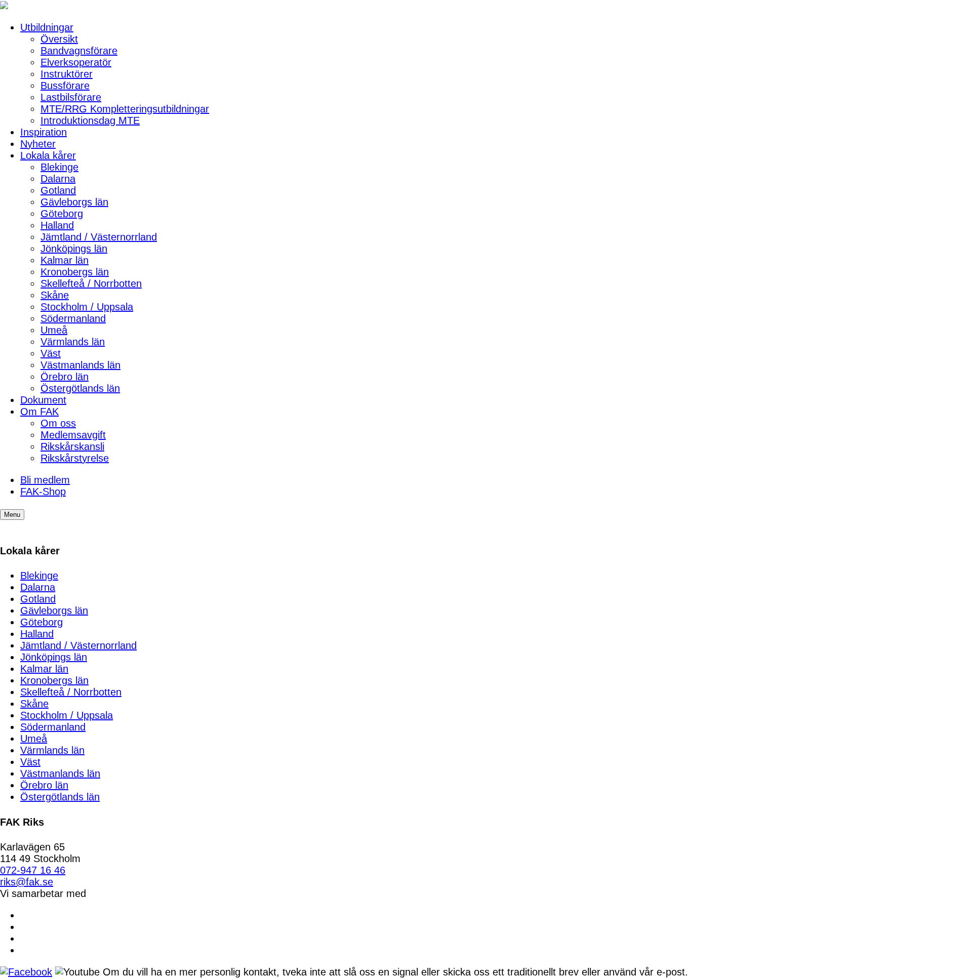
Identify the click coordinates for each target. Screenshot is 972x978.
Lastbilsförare (70, 97)
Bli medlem (45, 479)
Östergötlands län (80, 388)
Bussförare (65, 85)
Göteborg (61, 213)
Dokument (43, 399)
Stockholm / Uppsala (86, 306)
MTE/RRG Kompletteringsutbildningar (124, 108)
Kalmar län (64, 260)
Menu (12, 514)
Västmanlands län (80, 365)
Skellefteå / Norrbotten (91, 283)
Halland (57, 225)
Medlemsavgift (73, 434)
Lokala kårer (48, 155)
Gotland (58, 190)
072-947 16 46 (32, 870)
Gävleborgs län (74, 202)
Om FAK (39, 411)
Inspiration (43, 132)
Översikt (59, 39)
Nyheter (38, 143)
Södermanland (73, 318)
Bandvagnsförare (78, 50)
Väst (50, 353)
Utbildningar (46, 27)
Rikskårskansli (72, 446)
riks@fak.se (26, 881)
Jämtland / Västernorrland (98, 236)
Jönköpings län (73, 248)
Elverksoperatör (75, 62)
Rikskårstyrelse (74, 458)
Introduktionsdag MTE (90, 120)
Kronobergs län (74, 271)
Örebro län (64, 376)
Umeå (53, 330)
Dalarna (57, 178)
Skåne (54, 295)
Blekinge (59, 167)
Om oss (58, 423)
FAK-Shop (43, 491)
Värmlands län (72, 341)
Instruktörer (66, 73)
